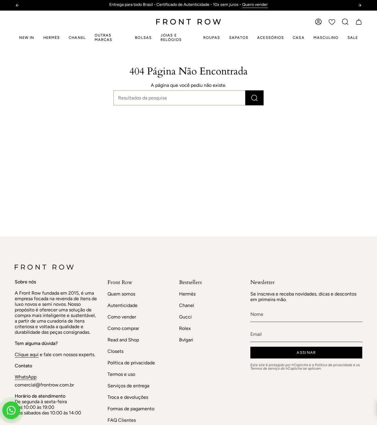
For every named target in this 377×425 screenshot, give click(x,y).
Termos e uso (121, 374)
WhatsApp (26, 377)
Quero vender (255, 4)
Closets (115, 351)
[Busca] (254, 97)
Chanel (186, 305)
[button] (345, 22)
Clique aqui (27, 354)
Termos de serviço (265, 368)
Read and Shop (123, 340)
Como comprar (123, 328)
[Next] (359, 5)
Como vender (122, 317)
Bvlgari (186, 340)
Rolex (185, 328)
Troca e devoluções (128, 397)
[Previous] (17, 5)
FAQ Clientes (122, 420)
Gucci (185, 317)
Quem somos (121, 294)
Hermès (187, 294)
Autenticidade (123, 305)
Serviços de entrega (128, 386)
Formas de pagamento (131, 408)
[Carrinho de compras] (359, 22)
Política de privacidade (131, 363)
